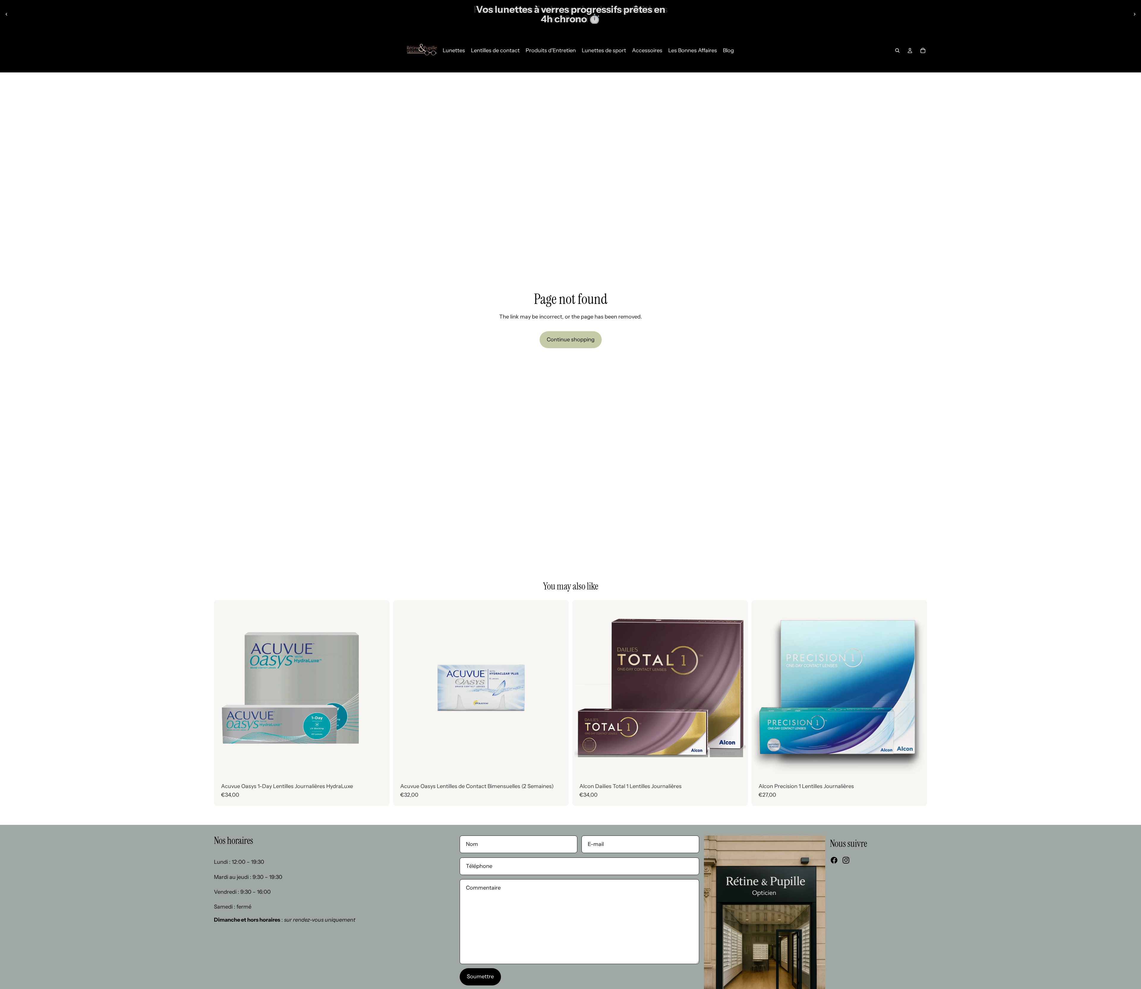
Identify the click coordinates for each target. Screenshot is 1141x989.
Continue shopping (571, 339)
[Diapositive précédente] (6, 14)
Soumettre (480, 976)
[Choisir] (380, 766)
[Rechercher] (897, 50)
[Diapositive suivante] (1134, 14)
